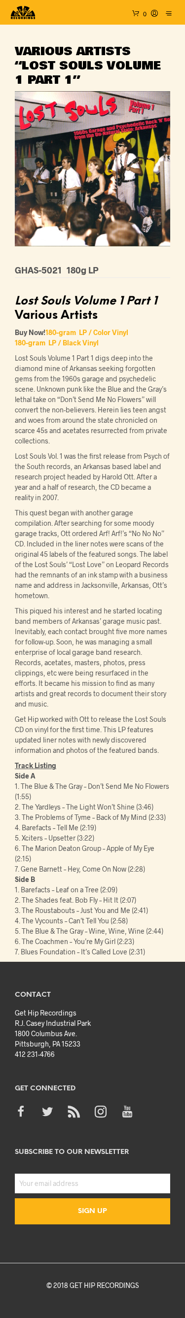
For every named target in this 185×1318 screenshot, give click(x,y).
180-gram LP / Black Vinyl (57, 342)
